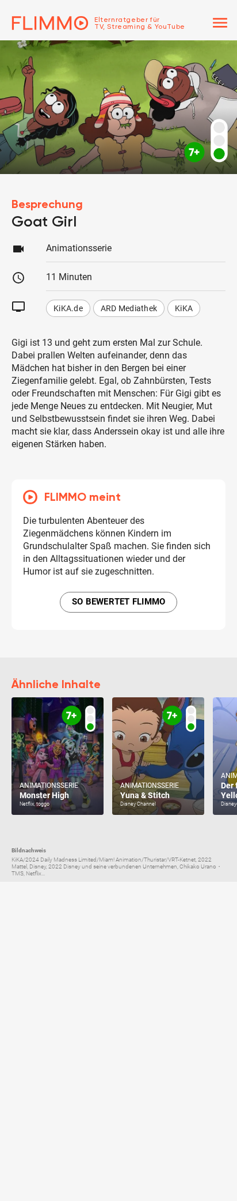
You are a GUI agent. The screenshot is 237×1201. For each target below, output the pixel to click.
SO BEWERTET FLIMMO (119, 601)
